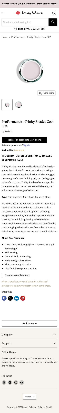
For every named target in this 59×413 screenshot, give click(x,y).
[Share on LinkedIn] (16, 298)
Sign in (26, 145)
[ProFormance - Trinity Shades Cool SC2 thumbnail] (7, 104)
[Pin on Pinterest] (22, 298)
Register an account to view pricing (24, 140)
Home (5, 37)
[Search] (53, 22)
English (28, 396)
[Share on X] (10, 298)
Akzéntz (8, 131)
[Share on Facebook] (4, 298)
